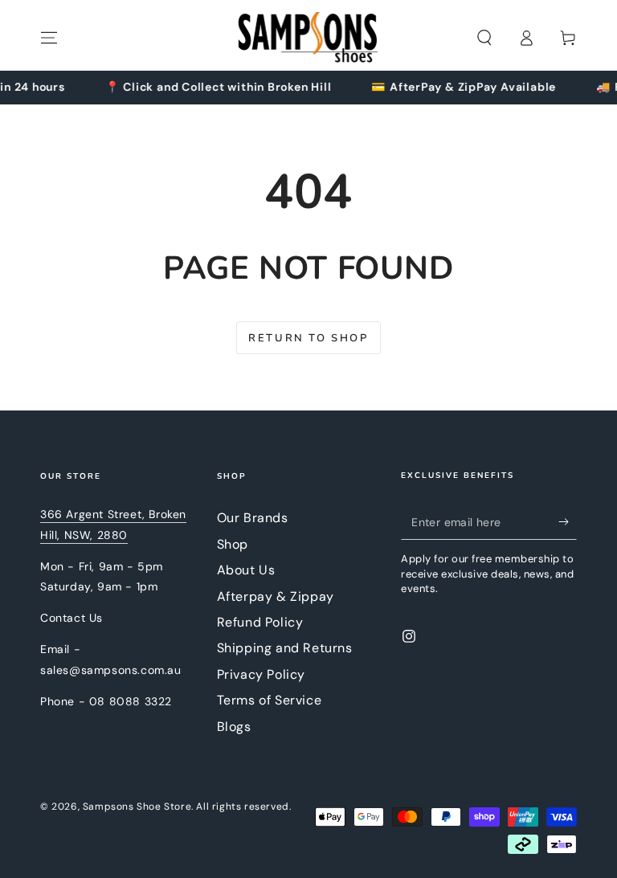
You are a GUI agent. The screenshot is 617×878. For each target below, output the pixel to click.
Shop (232, 544)
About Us (246, 570)
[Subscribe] (567, 521)
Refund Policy (260, 622)
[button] (484, 37)
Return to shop (308, 338)
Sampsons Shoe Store (137, 806)
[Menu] (49, 37)
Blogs (234, 726)
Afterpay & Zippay (275, 596)
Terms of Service (269, 700)
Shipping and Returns (285, 647)
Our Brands (252, 517)
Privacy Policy (261, 674)
